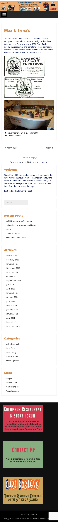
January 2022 (12, 313)
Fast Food (10, 348)
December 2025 (13, 268)
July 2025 (10, 284)
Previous (12, 147)
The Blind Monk (13, 233)
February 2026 (12, 259)
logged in (26, 162)
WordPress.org (12, 391)
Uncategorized (12, 360)
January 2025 (12, 293)
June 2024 (10, 301)
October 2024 (12, 297)
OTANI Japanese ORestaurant (19, 221)
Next (49, 147)
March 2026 (11, 255)
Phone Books (12, 356)
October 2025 (12, 276)
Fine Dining (11, 352)
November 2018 (13, 326)
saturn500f (33, 133)
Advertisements (14, 135)
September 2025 (13, 280)
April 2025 (10, 288)
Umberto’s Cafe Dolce (16, 237)
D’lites (9, 229)
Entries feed (11, 382)
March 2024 (11, 305)
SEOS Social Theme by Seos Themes (38, 518)
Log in (9, 378)
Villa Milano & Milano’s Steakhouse (21, 225)
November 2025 (13, 272)
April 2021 (10, 318)
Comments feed (13, 386)
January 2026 (12, 264)
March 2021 (11, 322)
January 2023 (12, 309)
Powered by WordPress (29, 514)
